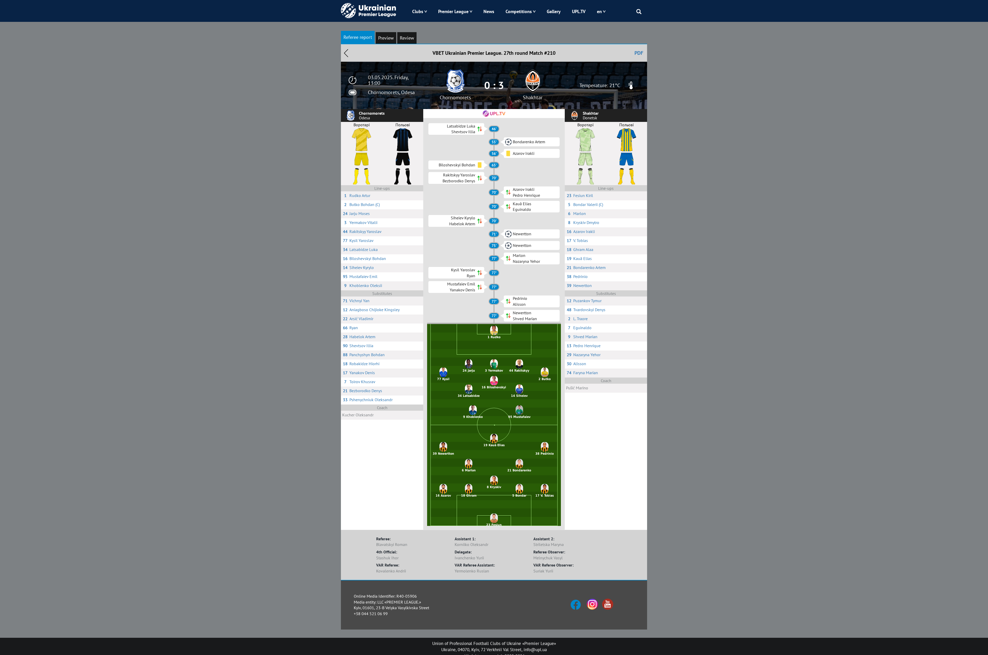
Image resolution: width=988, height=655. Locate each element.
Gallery (554, 11)
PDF (638, 53)
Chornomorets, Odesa (391, 92)
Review (407, 38)
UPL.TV (579, 11)
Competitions (519, 11)
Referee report (357, 37)
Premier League (453, 11)
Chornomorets (455, 97)
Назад (346, 53)
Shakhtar (533, 97)
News (488, 11)
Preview (386, 38)
